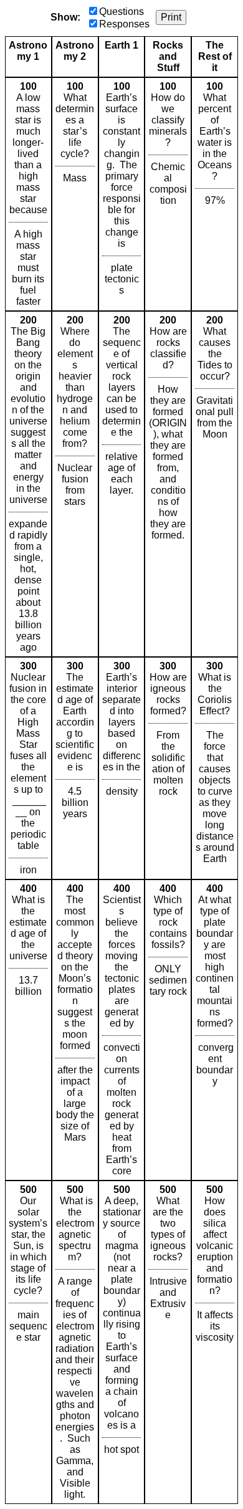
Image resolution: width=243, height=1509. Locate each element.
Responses (124, 24)
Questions (121, 11)
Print (171, 17)
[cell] (28, 194)
